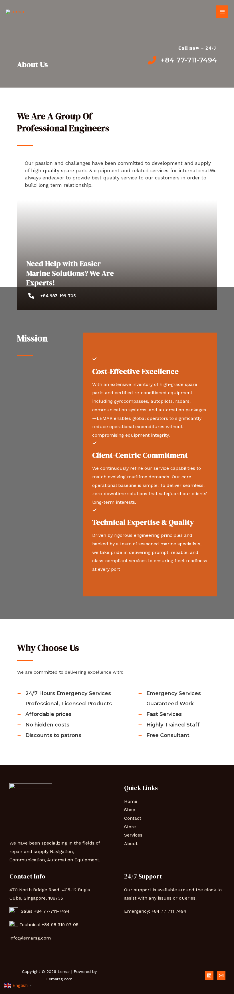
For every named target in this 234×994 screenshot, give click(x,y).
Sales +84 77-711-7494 (44, 911)
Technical (30, 924)
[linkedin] (209, 975)
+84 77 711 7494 (169, 911)
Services (133, 835)
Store (130, 826)
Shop (129, 809)
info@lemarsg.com (30, 938)
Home (130, 801)
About (131, 843)
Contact (132, 818)
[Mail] (221, 975)
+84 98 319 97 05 (61, 924)
